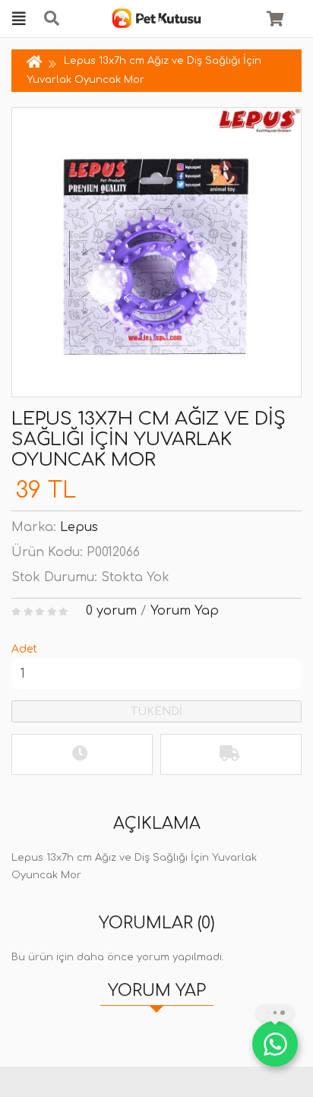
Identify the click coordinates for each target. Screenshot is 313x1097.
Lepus (79, 527)
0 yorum (111, 611)
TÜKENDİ (156, 711)
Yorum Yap (184, 611)
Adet (24, 649)
